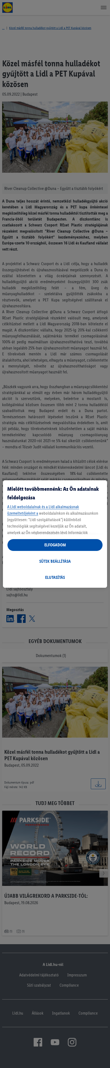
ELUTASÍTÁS (55, 577)
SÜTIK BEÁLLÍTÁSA (55, 561)
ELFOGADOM (55, 544)
